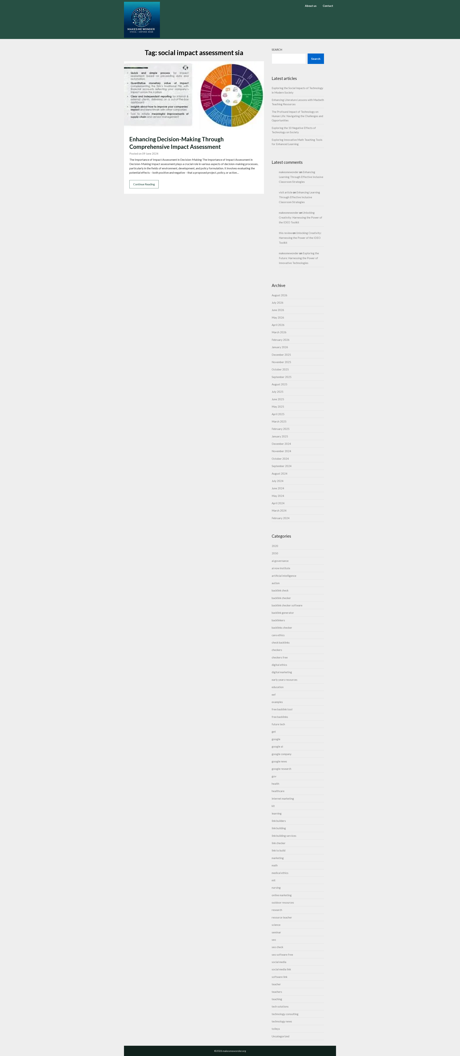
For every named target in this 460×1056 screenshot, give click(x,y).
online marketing (282, 895)
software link (279, 976)
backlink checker (281, 598)
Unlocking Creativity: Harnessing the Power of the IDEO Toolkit (300, 217)
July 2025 (277, 391)
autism (276, 583)
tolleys (276, 1028)
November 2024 (281, 451)
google (276, 739)
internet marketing (283, 798)
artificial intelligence (284, 575)
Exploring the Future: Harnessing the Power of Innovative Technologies (299, 258)
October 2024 (280, 458)
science (276, 924)
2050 (275, 553)
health (275, 783)
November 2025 (281, 362)
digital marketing (282, 672)
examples (277, 702)
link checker (279, 843)
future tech (278, 724)
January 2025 (280, 436)
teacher (276, 984)
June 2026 (278, 310)
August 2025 (279, 384)
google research (281, 768)
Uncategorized (280, 1036)
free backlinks (280, 716)
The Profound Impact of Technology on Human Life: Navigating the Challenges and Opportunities (297, 116)
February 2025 (280, 428)
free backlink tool (282, 709)
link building (279, 828)
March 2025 (279, 421)
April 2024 (278, 503)
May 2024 (278, 495)
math (275, 865)
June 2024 (278, 488)
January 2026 (280, 347)
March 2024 (279, 510)
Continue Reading (144, 184)
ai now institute (281, 568)
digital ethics (279, 664)
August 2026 (279, 295)
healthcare (278, 791)
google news (279, 761)
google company (281, 754)
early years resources (284, 679)
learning (277, 813)
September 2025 (281, 377)
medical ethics (280, 872)
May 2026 (278, 317)
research (277, 909)
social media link (281, 969)
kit (273, 805)
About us (310, 5)
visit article (285, 192)
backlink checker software (287, 605)
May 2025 (278, 406)
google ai (277, 746)
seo (274, 939)
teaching (277, 999)
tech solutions (280, 1006)
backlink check (280, 590)
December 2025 (281, 354)
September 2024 (281, 466)
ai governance (280, 560)
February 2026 (280, 339)
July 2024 (277, 480)
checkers (277, 649)
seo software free (282, 954)
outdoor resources (283, 902)
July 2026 (277, 302)
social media (279, 962)
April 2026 (278, 324)
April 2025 (278, 414)
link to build (278, 850)
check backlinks (281, 642)
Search (277, 49)
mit (273, 880)
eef (274, 694)
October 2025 (280, 369)
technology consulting (285, 1014)
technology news (282, 1021)
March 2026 (279, 332)
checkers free (280, 657)
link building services (284, 835)
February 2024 (280, 518)
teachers (277, 991)
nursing (276, 887)
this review (285, 233)
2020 (275, 545)
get (274, 731)
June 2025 (278, 399)
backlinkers (278, 620)
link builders (279, 820)
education (278, 687)
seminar (276, 932)
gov (274, 776)
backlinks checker (282, 627)
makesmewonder (289, 172)
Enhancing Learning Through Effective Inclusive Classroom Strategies (301, 176)
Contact (328, 5)
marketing (278, 858)
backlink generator (283, 612)
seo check (277, 947)
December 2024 (281, 443)
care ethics (278, 635)
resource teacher (282, 917)
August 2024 (279, 473)
